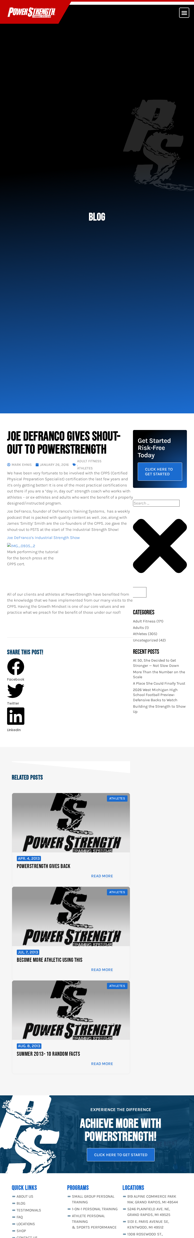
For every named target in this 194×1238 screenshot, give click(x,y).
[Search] (139, 592)
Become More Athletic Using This (50, 960)
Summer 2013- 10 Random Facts (48, 1054)
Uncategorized (145, 640)
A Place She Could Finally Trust (159, 683)
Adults (138, 627)
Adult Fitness (89, 461)
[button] (184, 13)
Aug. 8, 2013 (29, 1045)
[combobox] (156, 503)
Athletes (85, 468)
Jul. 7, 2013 (28, 952)
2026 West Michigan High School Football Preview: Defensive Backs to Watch (155, 694)
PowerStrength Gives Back (43, 866)
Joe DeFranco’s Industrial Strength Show (43, 537)
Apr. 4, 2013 (29, 858)
